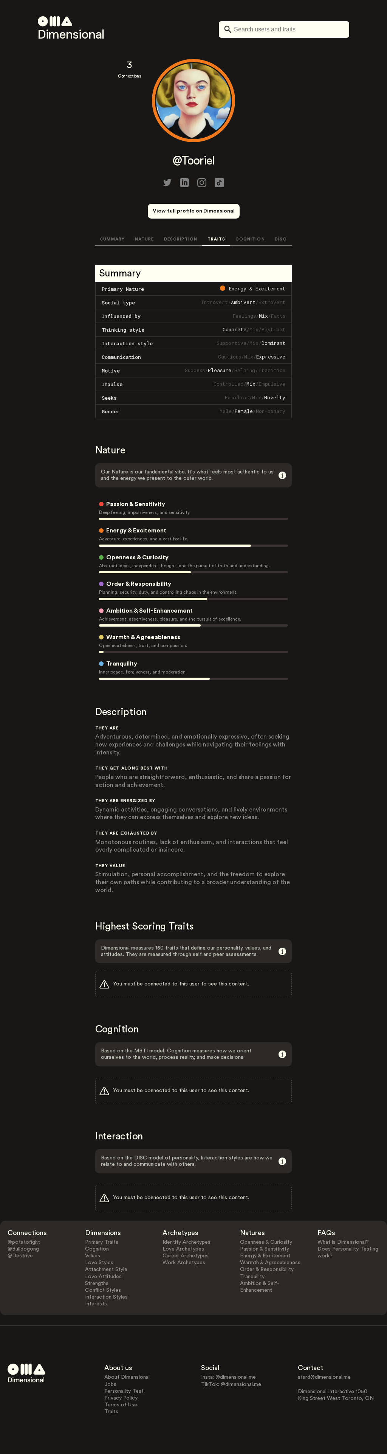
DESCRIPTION (180, 239)
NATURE (144, 239)
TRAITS (216, 239)
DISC (280, 239)
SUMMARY (112, 239)
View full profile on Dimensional (194, 211)
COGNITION (250, 239)
